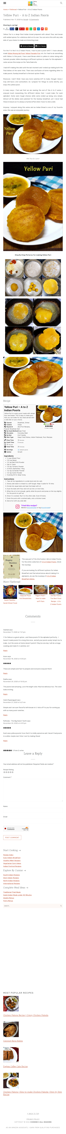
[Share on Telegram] (38, 29)
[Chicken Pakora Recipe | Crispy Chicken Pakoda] (33, 1004)
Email (5, 817)
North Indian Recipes (11, 881)
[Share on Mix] (46, 29)
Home (5, 9)
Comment (7, 777)
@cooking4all (31, 507)
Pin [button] (52, 424)
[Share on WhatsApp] (30, 29)
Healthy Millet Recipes (12, 861)
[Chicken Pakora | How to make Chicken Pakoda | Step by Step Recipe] (33, 1081)
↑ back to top (33, 1114)
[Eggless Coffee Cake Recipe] (33, 1055)
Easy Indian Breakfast (11, 858)
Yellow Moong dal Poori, (16, 53)
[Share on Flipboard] (42, 29)
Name (5, 806)
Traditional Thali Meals (12, 892)
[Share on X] (16, 29)
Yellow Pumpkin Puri (33, 53)
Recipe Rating (8, 770)
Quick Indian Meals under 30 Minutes (17, 895)
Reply (5, 651)
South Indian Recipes (11, 875)
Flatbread (13, 9)
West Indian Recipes (11, 878)
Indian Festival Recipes (12, 866)
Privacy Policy (33, 1119)
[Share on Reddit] (27, 29)
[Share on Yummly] (34, 29)
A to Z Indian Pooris (49, 562)
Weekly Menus (8, 898)
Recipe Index (8, 855)
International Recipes (11, 883)
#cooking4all (45, 507)
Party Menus (8, 901)
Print (47, 424)
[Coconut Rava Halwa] (33, 1030)
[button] (46, 426)
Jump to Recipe (27, 46)
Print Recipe (41, 46)
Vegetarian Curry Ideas (12, 863)
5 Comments (34, 20)
